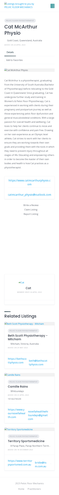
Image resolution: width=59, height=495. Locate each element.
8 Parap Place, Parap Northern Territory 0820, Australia (31, 445)
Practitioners (34, 488)
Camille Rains (18, 387)
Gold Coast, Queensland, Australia (24, 40)
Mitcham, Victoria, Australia (25, 343)
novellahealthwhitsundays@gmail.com (38, 415)
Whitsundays (17, 391)
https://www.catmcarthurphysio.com (29, 182)
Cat (28, 288)
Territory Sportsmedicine (26, 441)
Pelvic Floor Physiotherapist (20, 20)
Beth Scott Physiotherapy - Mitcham (28, 337)
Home (21, 488)
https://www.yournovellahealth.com (16, 413)
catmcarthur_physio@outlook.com (29, 194)
